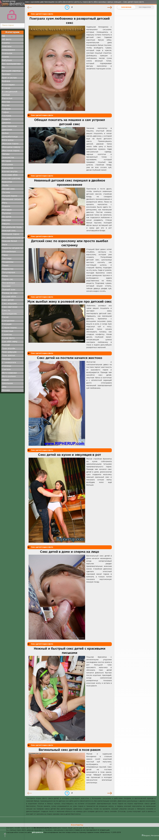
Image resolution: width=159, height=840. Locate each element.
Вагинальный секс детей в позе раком (69, 750)
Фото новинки (9, 373)
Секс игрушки (9, 303)
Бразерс (6, 74)
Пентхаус (7, 258)
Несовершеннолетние (13, 238)
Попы (5, 276)
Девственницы (9, 126)
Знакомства (8, 158)
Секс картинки (9, 307)
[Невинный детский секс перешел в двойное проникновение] (56, 210)
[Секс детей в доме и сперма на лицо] (56, 597)
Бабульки (7, 60)
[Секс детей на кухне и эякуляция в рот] (56, 500)
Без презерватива (11, 64)
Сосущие (6, 324)
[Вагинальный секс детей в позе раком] (56, 771)
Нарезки (6, 220)
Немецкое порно (10, 234)
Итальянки (7, 164)
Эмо (4, 387)
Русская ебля (9, 297)
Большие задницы (11, 71)
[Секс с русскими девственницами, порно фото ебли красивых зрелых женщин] (12, 5)
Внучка (5, 105)
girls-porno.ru (37, 832)
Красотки (7, 182)
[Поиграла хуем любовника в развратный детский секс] (56, 68)
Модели (6, 206)
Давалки (6, 123)
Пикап (5, 265)
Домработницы (10, 137)
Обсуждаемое (145, 7)
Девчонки (7, 130)
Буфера (6, 81)
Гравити (6, 119)
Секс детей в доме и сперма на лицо (69, 552)
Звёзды (5, 154)
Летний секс (8, 189)
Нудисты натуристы (12, 248)
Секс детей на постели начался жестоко (69, 358)
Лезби (5, 185)
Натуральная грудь (12, 227)
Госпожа (6, 116)
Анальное (7, 53)
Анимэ (5, 57)
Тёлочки (6, 359)
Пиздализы (7, 262)
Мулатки (6, 213)
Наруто (6, 224)
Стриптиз (7, 335)
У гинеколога (9, 362)
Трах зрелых (8, 355)
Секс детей (8, 300)
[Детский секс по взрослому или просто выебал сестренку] (56, 270)
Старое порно (9, 328)
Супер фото (8, 338)
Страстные (7, 331)
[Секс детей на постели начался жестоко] (56, 403)
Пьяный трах (8, 290)
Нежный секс (9, 231)
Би (3, 67)
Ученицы (6, 366)
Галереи (6, 109)
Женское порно (10, 144)
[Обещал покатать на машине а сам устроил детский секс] (56, 149)
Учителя (6, 369)
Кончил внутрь (10, 171)
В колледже (8, 85)
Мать (4, 203)
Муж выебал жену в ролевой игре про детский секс (69, 301)
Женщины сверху (11, 147)
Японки (6, 390)
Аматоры (6, 46)
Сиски (5, 317)
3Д (3, 36)
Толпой (6, 345)
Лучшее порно (9, 196)
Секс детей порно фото (42, 14)
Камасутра (7, 168)
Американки (8, 50)
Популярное (126, 7)
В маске (6, 88)
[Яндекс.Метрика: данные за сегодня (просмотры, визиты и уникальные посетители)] (150, 835)
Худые (5, 380)
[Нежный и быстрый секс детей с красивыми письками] (56, 698)
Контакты (77, 825)
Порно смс (7, 279)
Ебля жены (8, 140)
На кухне (6, 217)
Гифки (5, 112)
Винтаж (6, 102)
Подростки (7, 269)
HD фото (6, 39)
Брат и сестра (9, 78)
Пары (5, 255)
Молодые (7, 210)
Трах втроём (8, 349)
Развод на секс (10, 293)
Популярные (8, 272)
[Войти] (12, 15)
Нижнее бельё (9, 241)
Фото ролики (9, 376)
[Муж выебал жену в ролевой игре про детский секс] (56, 326)
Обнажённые (9, 252)
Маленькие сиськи (11, 199)
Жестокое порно (10, 151)
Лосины (6, 192)
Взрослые (7, 98)
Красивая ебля (9, 175)
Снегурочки (8, 321)
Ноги (4, 245)
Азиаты (6, 43)
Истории (6, 161)
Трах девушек (9, 352)
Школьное (7, 383)
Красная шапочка (11, 178)
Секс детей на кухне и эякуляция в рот (69, 455)
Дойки (5, 133)
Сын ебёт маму (9, 342)
